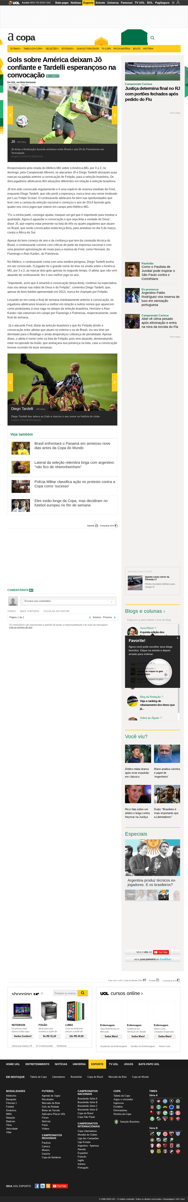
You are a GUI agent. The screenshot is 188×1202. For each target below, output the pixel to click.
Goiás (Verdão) (165, 1113)
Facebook (37, 1186)
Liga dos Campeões (88, 1138)
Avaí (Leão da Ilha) (178, 1134)
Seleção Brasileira (129, 1121)
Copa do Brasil (95, 1076)
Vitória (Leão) (178, 1119)
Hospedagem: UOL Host (174, 1199)
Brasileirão (76, 1076)
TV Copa (106, 48)
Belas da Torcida (51, 1110)
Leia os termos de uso (20, 627)
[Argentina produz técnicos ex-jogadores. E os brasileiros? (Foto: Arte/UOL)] (163, 900)
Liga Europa (84, 1142)
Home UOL (13, 1064)
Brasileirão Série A (87, 1098)
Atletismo (11, 1095)
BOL (150, 2)
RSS (48, 1186)
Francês (82, 1156)
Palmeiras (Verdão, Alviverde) (152, 1119)
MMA (9, 1114)
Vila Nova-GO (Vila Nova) (178, 1151)
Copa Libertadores (87, 1131)
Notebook (61, 1046)
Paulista (46, 1142)
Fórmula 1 (11, 1103)
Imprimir (90, 526)
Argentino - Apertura (88, 1145)
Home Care (164, 1046)
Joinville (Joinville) (152, 1146)
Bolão (136, 48)
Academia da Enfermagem (113, 1046)
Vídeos (45, 1128)
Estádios (67, 48)
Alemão (82, 1149)
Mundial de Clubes (87, 1134)
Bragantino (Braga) (159, 1140)
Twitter (43, 1186)
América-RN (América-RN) (165, 1134)
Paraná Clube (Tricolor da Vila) (171, 1146)
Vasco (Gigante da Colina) (171, 1151)
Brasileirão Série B (87, 1102)
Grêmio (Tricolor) (171, 1113)
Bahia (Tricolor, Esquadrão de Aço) (165, 1101)
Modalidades (15, 1091)
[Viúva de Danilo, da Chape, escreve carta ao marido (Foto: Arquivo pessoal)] (152, 900)
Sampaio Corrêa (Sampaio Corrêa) (159, 1151)
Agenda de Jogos (51, 1095)
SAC (48, 2)
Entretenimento (37, 1064)
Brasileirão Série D (87, 1109)
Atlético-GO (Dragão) (171, 1134)
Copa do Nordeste (51, 1157)
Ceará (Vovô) (165, 1140)
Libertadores (58, 1076)
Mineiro (46, 1150)
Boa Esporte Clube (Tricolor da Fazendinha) (152, 1140)
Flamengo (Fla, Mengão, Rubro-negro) (152, 1113)
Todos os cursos (168, 994)
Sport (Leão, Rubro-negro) (171, 1119)
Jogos (128, 1064)
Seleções (52, 48)
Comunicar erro (107, 526)
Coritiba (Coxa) (159, 1107)
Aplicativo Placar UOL (53, 1114)
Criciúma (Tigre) (165, 1107)
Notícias (76, 2)
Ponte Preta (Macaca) (178, 1146)
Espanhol (83, 1153)
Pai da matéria (121, 48)
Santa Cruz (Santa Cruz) (165, 1151)
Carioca (46, 1146)
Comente (54, 76)
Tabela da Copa (33, 48)
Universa (113, 2)
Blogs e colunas (143, 611)
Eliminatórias (120, 1110)
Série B (153, 1128)
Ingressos (118, 1103)
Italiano (81, 1164)
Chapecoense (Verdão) (178, 1101)
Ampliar (105, 91)
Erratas (152, 980)
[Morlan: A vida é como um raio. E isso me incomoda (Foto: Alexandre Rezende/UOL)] (174, 900)
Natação (10, 1117)
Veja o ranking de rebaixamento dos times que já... (157, 704)
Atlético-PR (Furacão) (159, 1101)
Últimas (14, 48)
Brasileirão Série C (87, 1106)
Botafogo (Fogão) (171, 1101)
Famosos (127, 2)
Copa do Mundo (140, 1076)
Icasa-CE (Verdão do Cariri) (178, 1140)
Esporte (88, 2)
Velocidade (12, 1128)
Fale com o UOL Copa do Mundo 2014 (125, 980)
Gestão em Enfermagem (143, 1046)
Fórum (45, 1117)
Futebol (10, 1106)
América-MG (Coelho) (159, 1134)
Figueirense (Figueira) (178, 1107)
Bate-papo (61, 2)
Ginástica (11, 1110)
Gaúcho (46, 1153)
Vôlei (8, 1132)
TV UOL (140, 2)
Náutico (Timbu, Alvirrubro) (159, 1146)
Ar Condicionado (44, 1046)
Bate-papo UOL (149, 1064)
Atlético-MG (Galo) (152, 1101)
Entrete (100, 2)
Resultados (48, 1099)
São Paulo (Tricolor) (165, 1119)
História (148, 48)
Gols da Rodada (50, 1106)
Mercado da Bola (117, 1076)
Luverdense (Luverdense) (171, 1140)
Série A (153, 1095)
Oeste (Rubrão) (165, 1146)
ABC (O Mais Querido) (152, 1134)
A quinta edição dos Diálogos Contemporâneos (156, 634)
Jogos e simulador (123, 1099)
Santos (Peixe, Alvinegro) (159, 1119)
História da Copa (122, 1114)
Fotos (45, 1125)
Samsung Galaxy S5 (22, 1046)
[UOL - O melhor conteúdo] (13, 4)
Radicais (10, 1121)
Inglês (81, 1160)
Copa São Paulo (86, 1117)
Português (83, 1167)
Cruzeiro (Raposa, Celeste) (171, 1107)
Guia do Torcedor (88, 48)
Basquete (11, 1099)
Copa (25, 37)
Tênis (9, 1125)
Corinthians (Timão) (152, 1107)
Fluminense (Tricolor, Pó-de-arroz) (159, 1113)
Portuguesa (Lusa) (152, 1151)
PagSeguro (162, 2)
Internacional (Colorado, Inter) (178, 1113)
